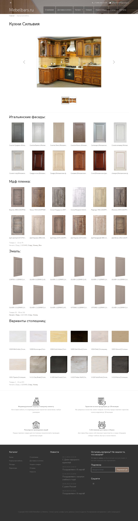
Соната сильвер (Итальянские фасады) (124, 145)
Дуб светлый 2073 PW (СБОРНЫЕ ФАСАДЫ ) (24, 238)
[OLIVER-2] (79, 267)
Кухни (11, 457)
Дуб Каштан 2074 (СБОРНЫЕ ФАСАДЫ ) (84, 238)
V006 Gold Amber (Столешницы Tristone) (63, 349)
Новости (33, 472)
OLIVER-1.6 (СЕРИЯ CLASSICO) (122, 280)
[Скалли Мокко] (79, 132)
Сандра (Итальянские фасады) (60, 173)
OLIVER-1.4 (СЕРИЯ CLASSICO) (122, 308)
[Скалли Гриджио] (17, 132)
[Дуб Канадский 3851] (99, 225)
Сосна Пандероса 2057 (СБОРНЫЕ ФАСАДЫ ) (65, 210)
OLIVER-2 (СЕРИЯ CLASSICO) (80, 280)
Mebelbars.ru (21, 10)
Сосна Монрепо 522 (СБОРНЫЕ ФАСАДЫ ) (85, 210)
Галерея (89, 10)
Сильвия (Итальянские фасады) (81, 173)
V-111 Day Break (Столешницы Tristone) (43, 377)
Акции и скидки (101, 10)
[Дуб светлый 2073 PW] (17, 225)
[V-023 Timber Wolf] (79, 364)
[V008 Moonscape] (38, 336)
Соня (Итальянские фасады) (100, 173)
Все (40, 245)
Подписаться (122, 469)
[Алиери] (120, 160)
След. (30, 245)
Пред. (18, 315)
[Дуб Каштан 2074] (79, 225)
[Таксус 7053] (38, 197)
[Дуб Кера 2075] (58, 225)
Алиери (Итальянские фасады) (122, 173)
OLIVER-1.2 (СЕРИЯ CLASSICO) (40, 308)
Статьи (112, 10)
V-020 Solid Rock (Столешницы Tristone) (104, 377)
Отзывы (32, 468)
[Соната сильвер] (120, 132)
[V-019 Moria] (120, 364)
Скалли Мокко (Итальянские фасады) (83, 145)
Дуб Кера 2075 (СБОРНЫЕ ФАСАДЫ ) (62, 238)
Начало (12, 315)
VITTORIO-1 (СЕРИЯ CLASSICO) (101, 308)
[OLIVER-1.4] (120, 295)
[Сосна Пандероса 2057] (58, 197)
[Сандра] (58, 160)
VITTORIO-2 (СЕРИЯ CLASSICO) (81, 308)
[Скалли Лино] (58, 132)
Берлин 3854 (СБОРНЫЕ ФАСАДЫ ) (21, 210)
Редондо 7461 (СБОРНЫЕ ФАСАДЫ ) (103, 210)
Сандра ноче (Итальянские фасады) (41, 173)
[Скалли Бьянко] (38, 132)
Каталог (78, 10)
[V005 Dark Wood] (79, 336)
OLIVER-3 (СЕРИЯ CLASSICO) (39, 280)
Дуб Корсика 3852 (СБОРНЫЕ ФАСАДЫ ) (43, 238)
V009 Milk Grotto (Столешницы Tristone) (22, 349)
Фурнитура (13, 468)
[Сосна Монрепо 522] (79, 197)
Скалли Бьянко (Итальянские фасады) (42, 145)
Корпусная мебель (15, 461)
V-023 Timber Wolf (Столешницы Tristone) (84, 377)
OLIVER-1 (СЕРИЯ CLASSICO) (59, 308)
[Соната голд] (17, 160)
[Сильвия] (79, 160)
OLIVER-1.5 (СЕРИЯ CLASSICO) (19, 308)
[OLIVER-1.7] (99, 267)
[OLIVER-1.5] (17, 295)
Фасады (12, 464)
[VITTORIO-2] (79, 295)
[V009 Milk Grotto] (17, 336)
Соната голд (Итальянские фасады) (21, 173)
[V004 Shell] (99, 336)
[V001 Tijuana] (17, 364)
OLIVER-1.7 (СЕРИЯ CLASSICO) (101, 280)
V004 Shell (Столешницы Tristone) (102, 349)
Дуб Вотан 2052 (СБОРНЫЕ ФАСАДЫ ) (125, 238)
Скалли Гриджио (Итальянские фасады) (22, 145)
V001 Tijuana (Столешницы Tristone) (21, 377)
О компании (49, 10)
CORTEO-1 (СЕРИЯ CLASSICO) (19, 280)
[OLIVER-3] (38, 267)
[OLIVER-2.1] (58, 267)
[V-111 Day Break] (38, 364)
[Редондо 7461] (99, 197)
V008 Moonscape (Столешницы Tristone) (43, 349)
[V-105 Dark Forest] (58, 364)
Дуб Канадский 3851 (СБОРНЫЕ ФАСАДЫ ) (105, 238)
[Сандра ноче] (38, 160)
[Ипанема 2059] (120, 197)
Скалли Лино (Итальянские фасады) (62, 145)
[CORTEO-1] (17, 267)
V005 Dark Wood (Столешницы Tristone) (84, 349)
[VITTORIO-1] (99, 295)
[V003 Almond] (120, 336)
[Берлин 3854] (17, 197)
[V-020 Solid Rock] (99, 364)
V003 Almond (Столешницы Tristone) (124, 349)
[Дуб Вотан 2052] (120, 225)
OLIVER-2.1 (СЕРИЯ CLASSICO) (60, 280)
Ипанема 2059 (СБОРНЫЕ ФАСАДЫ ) (124, 210)
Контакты (122, 10)
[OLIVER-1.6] (120, 267)
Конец (35, 245)
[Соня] (99, 160)
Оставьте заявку (97, 458)
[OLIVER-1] (58, 295)
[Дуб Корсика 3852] (38, 225)
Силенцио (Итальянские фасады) (102, 145)
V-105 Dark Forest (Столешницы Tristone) (63, 377)
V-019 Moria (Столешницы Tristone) (123, 377)
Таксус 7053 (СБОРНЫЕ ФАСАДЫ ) (41, 210)
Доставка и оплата (64, 10)
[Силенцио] (99, 132)
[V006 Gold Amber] (58, 336)
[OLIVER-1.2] (38, 295)
